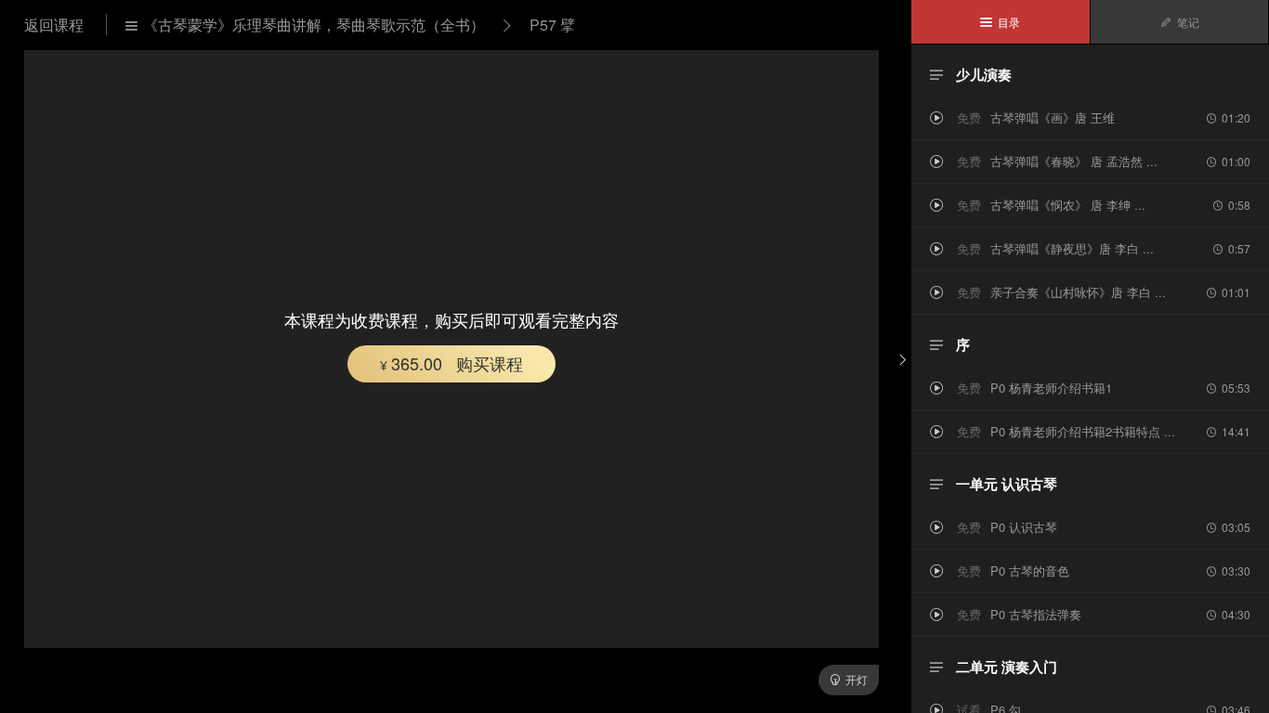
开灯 (849, 679)
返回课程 (55, 24)
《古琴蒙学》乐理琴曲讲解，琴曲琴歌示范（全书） (305, 24)
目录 (1000, 22)
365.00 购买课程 (451, 363)
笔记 (1179, 22)
